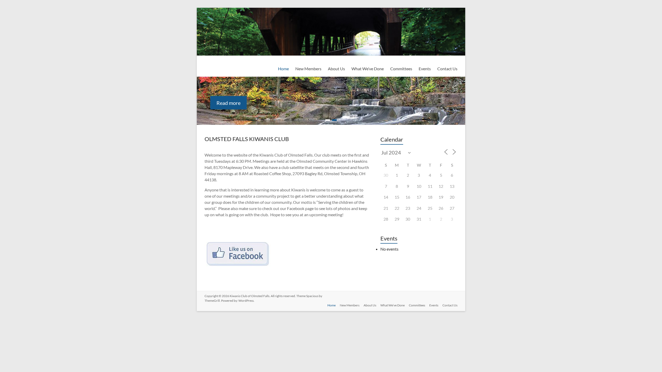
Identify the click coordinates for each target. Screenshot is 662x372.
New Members (308, 68)
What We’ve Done (367, 68)
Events (425, 68)
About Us (336, 68)
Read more (228, 103)
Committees (401, 68)
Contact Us (447, 68)
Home (283, 68)
